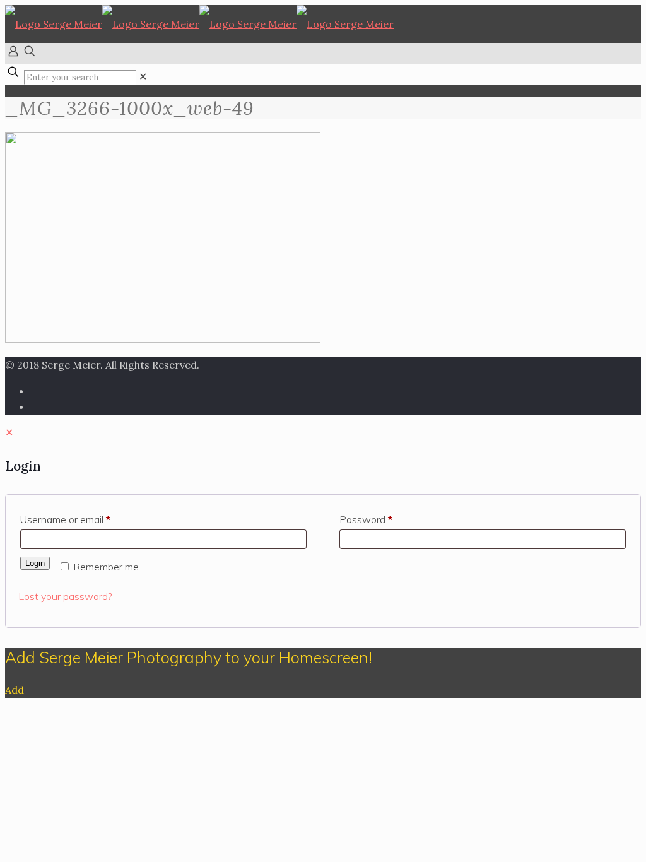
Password (365, 519)
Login (35, 563)
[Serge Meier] (199, 24)
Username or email (65, 519)
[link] (143, 76)
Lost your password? (65, 596)
